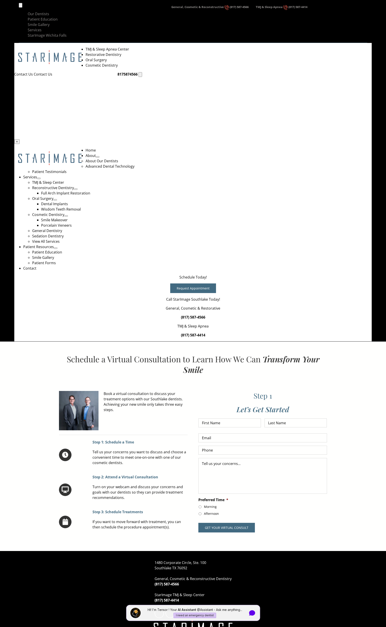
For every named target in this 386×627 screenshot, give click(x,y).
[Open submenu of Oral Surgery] (55, 200)
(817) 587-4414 (297, 7)
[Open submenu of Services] (39, 178)
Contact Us (24, 74)
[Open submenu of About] (97, 157)
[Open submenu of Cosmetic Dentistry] (66, 216)
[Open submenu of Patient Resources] (55, 248)
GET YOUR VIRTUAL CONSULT (226, 528)
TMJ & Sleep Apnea (269, 7)
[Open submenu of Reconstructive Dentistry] (76, 189)
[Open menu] (140, 74)
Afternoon (211, 513)
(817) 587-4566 (239, 7)
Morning (210, 507)
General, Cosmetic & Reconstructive (197, 7)
